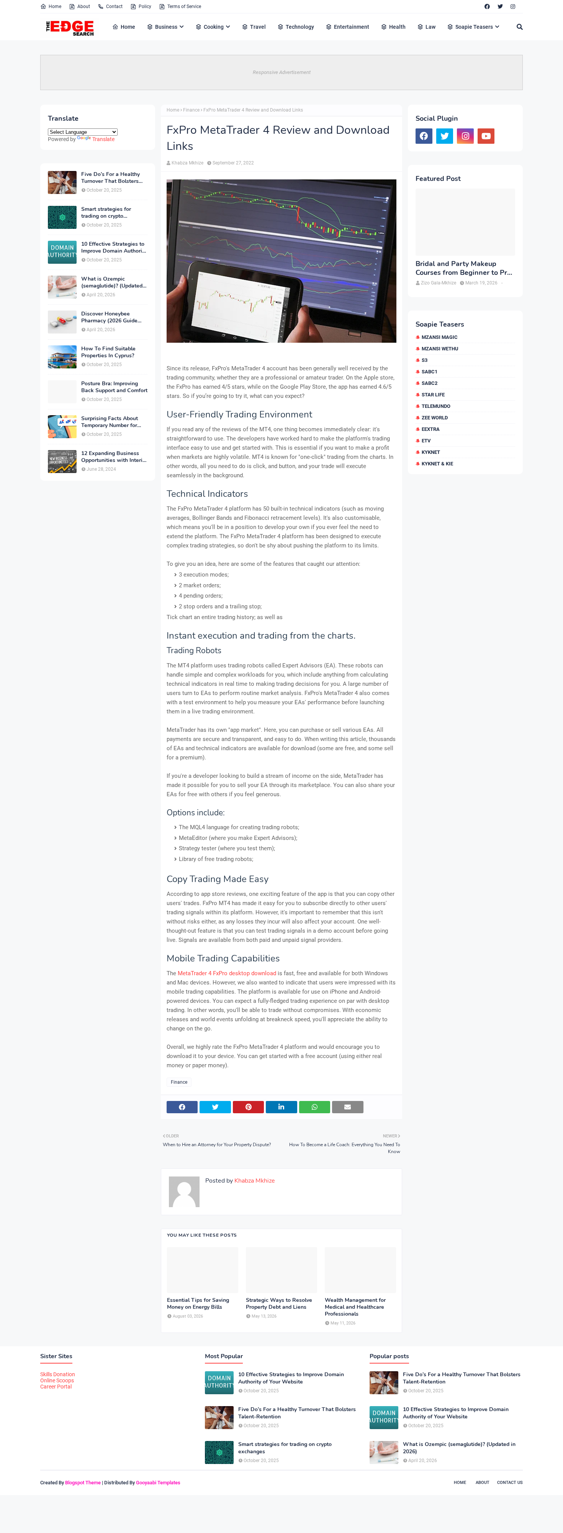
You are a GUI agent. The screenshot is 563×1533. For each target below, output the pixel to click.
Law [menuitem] (430, 27)
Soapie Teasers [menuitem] (474, 27)
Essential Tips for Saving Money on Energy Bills (198, 1304)
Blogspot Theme (83, 1482)
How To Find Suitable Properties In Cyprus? (108, 352)
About (83, 6)
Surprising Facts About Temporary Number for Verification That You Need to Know (109, 422)
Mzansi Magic (440, 337)
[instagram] (513, 6)
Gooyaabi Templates (158, 1482)
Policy (145, 6)
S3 (424, 360)
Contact (114, 6)
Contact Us (510, 1482)
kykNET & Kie (437, 464)
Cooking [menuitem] (214, 27)
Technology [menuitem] (300, 27)
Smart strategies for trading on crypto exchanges (106, 213)
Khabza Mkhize (187, 163)
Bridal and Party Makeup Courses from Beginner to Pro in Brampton (463, 269)
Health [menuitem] (397, 27)
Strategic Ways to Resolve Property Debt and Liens (279, 1304)
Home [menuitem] (128, 27)
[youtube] (486, 136)
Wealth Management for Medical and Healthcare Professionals (355, 1307)
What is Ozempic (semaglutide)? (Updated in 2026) (111, 282)
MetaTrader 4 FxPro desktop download (227, 973)
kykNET (431, 452)
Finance (191, 110)
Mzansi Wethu (440, 349)
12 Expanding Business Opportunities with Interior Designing (114, 457)
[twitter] (500, 6)
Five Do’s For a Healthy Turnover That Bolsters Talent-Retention (110, 178)
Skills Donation (57, 1374)
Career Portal (56, 1386)
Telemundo (436, 406)
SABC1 (429, 372)
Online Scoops (57, 1380)
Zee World (435, 418)
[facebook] (487, 6)
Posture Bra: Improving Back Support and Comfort (114, 387)
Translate (103, 139)
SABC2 (429, 383)
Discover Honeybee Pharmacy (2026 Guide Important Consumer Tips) (114, 317)
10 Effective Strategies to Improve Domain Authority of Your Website (114, 248)
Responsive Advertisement (282, 72)
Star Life (433, 395)
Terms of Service (184, 6)
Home (55, 6)
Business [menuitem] (166, 27)
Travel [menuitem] (258, 27)
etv (426, 441)
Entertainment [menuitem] (351, 27)
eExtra (431, 429)
